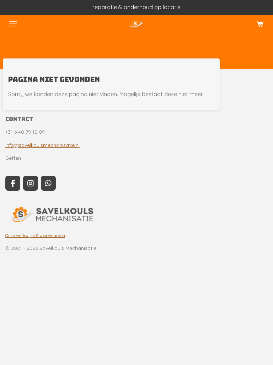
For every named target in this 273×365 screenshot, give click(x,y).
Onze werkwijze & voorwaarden (35, 235)
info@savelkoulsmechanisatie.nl (42, 145)
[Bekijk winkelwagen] (260, 24)
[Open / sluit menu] (13, 24)
